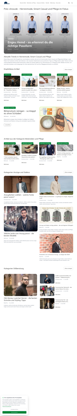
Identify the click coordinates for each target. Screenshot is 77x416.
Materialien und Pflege (31, 2)
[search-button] (69, 3)
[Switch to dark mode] (72, 3)
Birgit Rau (59, 156)
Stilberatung (52, 2)
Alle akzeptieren (14, 412)
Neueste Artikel (23, 2)
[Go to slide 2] (69, 51)
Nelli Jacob (10, 49)
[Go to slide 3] (70, 51)
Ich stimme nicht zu (14, 409)
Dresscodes (58, 2)
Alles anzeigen (68, 69)
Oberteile (47, 2)
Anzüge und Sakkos (41, 2)
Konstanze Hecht (7, 92)
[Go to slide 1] (68, 51)
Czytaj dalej (7, 124)
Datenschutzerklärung (6, 406)
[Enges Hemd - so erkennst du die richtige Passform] (38, 33)
